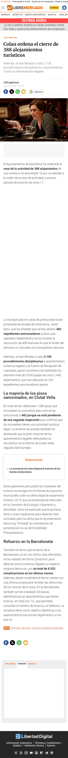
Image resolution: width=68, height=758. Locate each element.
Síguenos (38, 92)
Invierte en (17, 15)
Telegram (47, 753)
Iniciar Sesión (64, 7)
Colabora (54, 7)
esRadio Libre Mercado (35, 15)
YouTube (31, 753)
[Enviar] (17, 91)
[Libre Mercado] (25, 7)
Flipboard (41, 753)
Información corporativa (19, 742)
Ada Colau (15, 628)
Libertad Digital (34, 736)
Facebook (16, 753)
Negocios (52, 15)
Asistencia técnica (34, 745)
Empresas (5, 15)
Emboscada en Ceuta (21, 1)
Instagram (26, 753)
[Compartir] (5, 91)
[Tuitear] (11, 91)
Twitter (21, 753)
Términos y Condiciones (47, 742)
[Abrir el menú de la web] (4, 7)
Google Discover (36, 753)
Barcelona (26, 628)
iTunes (52, 753)
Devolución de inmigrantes (43, 1)
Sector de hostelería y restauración (47, 628)
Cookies (17, 745)
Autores (51, 745)
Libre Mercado (10, 37)
